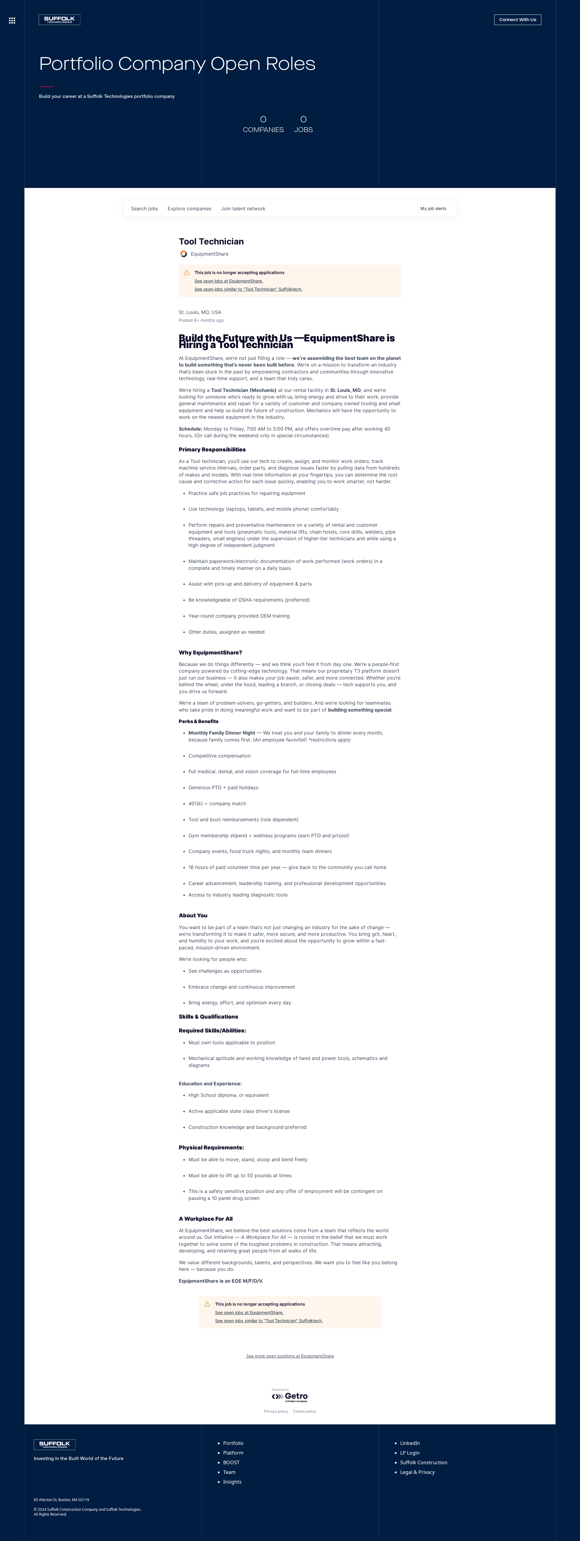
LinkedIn (410, 1443)
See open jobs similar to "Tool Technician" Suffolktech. (248, 289)
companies (189, 208)
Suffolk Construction (423, 1462)
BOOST (231, 1462)
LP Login (410, 1452)
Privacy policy (276, 1411)
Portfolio (233, 1443)
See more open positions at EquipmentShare (290, 1355)
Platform (233, 1452)
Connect (517, 20)
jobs (144, 208)
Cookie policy (304, 1411)
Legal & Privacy (417, 1472)
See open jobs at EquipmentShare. (229, 280)
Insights (232, 1481)
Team (229, 1472)
